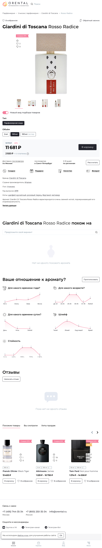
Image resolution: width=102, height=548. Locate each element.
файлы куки (23, 535)
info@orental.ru (58, 511)
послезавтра (18, 161)
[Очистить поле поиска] (97, 4)
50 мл (72, 467)
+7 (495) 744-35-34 (12, 511)
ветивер (56, 195)
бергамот (47, 195)
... (50, 467)
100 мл (6, 467)
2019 (16, 191)
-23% (16, 143)
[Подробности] (27, 153)
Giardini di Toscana (17, 178)
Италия (28, 182)
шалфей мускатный (17, 195)
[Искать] (96, 232)
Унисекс (11, 187)
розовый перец (34, 195)
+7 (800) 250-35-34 (36, 511)
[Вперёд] (98, 432)
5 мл (38, 467)
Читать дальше (9, 205)
